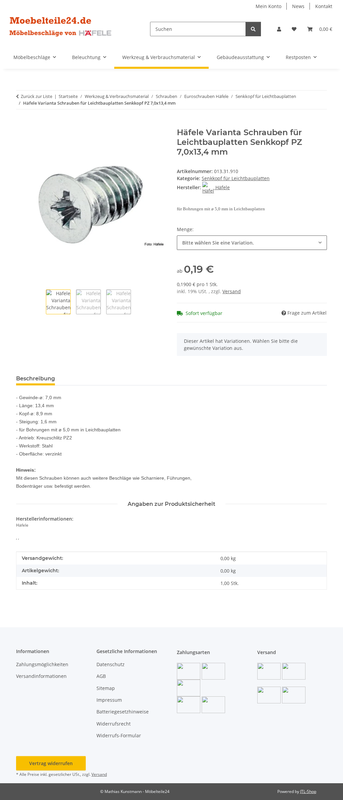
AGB (101, 676)
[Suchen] (253, 29)
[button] (279, 29)
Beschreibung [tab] (35, 378)
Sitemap (105, 688)
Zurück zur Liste (36, 96)
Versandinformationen (41, 676)
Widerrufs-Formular (118, 735)
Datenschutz (110, 664)
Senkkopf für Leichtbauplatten (236, 178)
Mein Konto (268, 6)
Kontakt (323, 6)
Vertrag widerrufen (51, 763)
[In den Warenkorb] (21, 124)
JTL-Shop (308, 791)
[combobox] (252, 242)
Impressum (109, 700)
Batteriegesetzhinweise (122, 711)
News (298, 6)
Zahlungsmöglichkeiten (42, 664)
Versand (231, 291)
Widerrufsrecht (113, 724)
